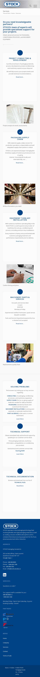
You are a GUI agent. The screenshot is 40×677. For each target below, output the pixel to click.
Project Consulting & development (20, 59)
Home (5, 638)
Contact (5, 651)
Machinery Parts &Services (20, 298)
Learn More (20, 419)
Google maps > (7, 558)
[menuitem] (29, 6)
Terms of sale (7, 656)
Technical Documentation (20, 476)
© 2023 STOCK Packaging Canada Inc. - (20, 670)
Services (6, 11)
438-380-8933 (12, 562)
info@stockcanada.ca (14, 569)
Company (6, 643)
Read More (20, 486)
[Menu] (34, 6)
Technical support (20, 432)
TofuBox (12, 667)
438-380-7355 (10, 566)
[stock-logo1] (16, 4)
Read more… (20, 77)
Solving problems (20, 387)
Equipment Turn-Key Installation (20, 219)
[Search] (29, 6)
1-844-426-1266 (12, 564)
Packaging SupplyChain (20, 138)
